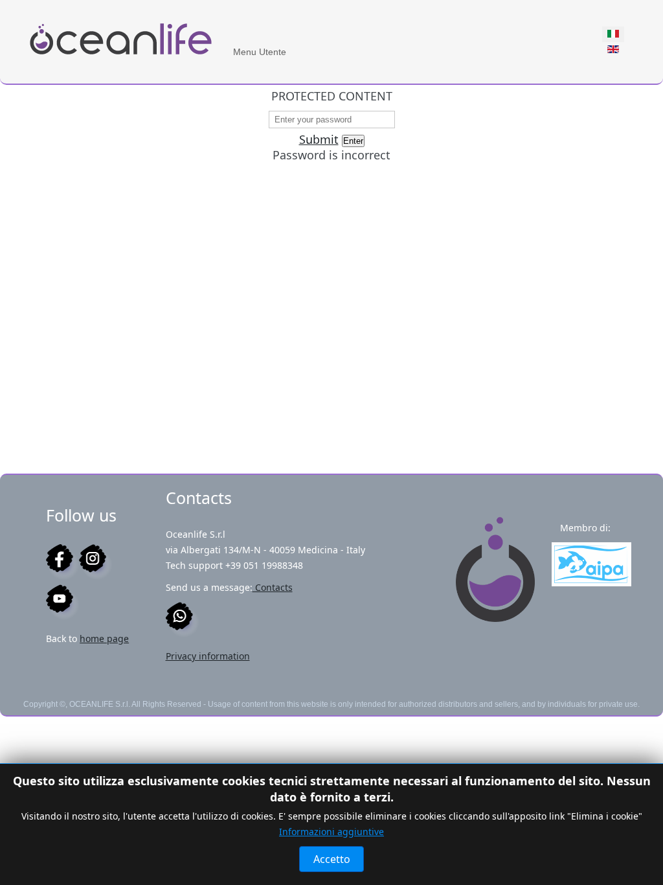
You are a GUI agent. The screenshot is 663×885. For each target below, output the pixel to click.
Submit (319, 139)
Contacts (273, 587)
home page (104, 638)
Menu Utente (259, 52)
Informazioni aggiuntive (331, 831)
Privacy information (208, 656)
